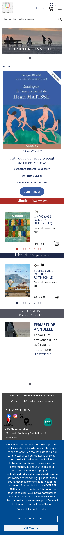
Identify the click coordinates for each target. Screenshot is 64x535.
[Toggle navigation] (59, 8)
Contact (15, 401)
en (43, 8)
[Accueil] (31, 7)
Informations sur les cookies (38, 401)
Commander (32, 191)
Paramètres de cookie (30, 518)
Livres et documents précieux (39, 395)
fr (37, 8)
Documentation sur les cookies (32, 509)
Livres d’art (14, 395)
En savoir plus (43, 354)
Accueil (7, 66)
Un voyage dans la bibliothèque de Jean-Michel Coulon (46, 223)
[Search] (60, 19)
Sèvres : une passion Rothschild (43, 274)
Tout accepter (30, 527)
